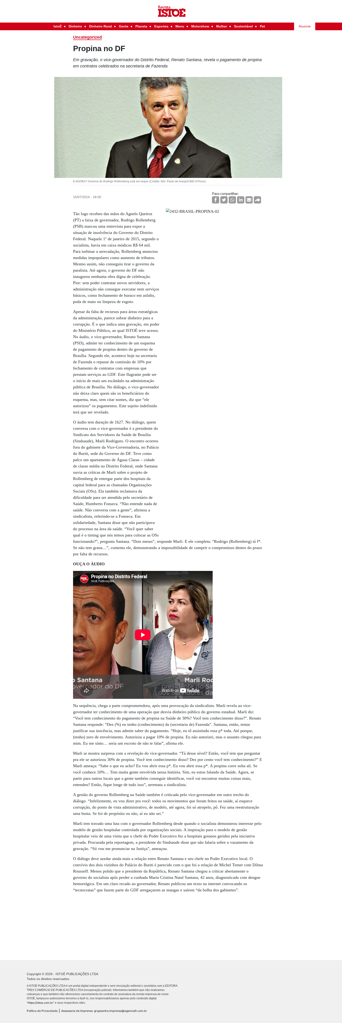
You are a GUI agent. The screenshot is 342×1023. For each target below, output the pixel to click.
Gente (123, 26)
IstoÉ (58, 26)
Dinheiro (75, 26)
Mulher (221, 26)
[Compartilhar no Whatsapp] (232, 199)
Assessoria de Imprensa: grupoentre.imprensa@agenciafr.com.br (104, 1011)
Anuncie (305, 26)
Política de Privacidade (42, 1011)
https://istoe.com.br (40, 1002)
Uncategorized (87, 37)
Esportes (161, 26)
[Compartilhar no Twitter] (224, 199)
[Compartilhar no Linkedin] (240, 199)
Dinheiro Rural (100, 26)
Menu (179, 26)
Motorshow (200, 26)
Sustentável (243, 26)
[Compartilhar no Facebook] (215, 199)
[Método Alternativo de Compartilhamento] (257, 199)
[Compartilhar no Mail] (249, 199)
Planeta (141, 26)
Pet (262, 26)
